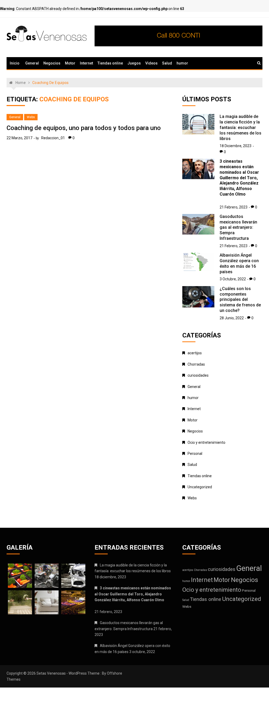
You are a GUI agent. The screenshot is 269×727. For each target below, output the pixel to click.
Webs (31, 117)
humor (182, 63)
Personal (195, 453)
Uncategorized (200, 487)
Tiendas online (110, 63)
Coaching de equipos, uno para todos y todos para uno (84, 128)
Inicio (14, 63)
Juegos (134, 63)
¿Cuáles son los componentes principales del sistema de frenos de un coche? (240, 299)
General (32, 63)
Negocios (51, 63)
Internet (86, 63)
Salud (167, 63)
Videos (151, 63)
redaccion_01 (53, 138)
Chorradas (196, 364)
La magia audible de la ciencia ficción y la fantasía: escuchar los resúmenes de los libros (240, 127)
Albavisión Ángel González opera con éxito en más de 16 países (239, 263)
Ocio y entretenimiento (206, 442)
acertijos (195, 353)
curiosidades (198, 375)
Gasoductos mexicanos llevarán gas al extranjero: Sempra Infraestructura (238, 227)
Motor (70, 63)
